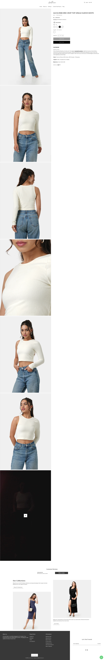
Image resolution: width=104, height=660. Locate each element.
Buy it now (61, 42)
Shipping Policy (49, 643)
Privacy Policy (48, 641)
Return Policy (48, 639)
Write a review (61, 573)
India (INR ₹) (34, 655)
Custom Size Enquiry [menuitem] (57, 6)
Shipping (55, 19)
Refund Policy (48, 638)
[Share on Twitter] (58, 64)
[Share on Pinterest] (59, 64)
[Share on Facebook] (57, 64)
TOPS (31, 639)
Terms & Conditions (50, 644)
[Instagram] (87, 650)
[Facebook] (85, 650)
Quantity (55, 35)
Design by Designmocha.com (39, 657)
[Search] (84, 2)
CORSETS (32, 636)
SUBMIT (99, 643)
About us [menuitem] (45, 6)
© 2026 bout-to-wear (29, 657)
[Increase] (63, 36)
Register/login (48, 636)
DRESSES (31, 638)
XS (54, 26)
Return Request (49, 646)
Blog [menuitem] (63, 6)
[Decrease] (59, 36)
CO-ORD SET (32, 641)
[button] (76, 22)
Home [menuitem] (41, 6)
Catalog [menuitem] (49, 6)
